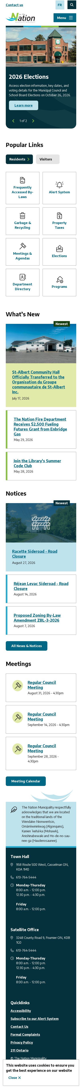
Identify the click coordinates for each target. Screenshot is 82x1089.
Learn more (24, 105)
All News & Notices (26, 646)
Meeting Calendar (25, 781)
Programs (59, 287)
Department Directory (22, 286)
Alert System (59, 192)
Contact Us (19, 1027)
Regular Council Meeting (42, 685)
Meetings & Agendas (22, 256)
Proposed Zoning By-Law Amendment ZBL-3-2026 (37, 618)
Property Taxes (59, 225)
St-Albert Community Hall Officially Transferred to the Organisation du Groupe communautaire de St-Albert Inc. (38, 382)
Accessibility (21, 1011)
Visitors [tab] (46, 159)
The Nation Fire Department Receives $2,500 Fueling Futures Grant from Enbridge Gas (40, 426)
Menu (61, 18)
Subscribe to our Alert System (35, 1019)
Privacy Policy (22, 1042)
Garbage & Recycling (22, 225)
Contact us (14, 5)
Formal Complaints (25, 1035)
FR (60, 5)
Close (12, 1078)
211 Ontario (19, 1050)
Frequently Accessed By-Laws (22, 192)
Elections (59, 256)
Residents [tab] (17, 159)
